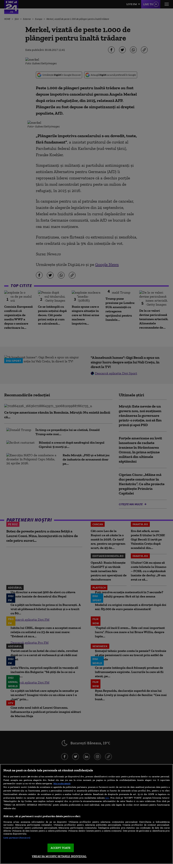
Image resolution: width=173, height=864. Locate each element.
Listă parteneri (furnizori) (16, 837)
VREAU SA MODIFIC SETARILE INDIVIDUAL (59, 856)
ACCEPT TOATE (61, 847)
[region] (86, 814)
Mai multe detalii (61, 783)
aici (107, 797)
